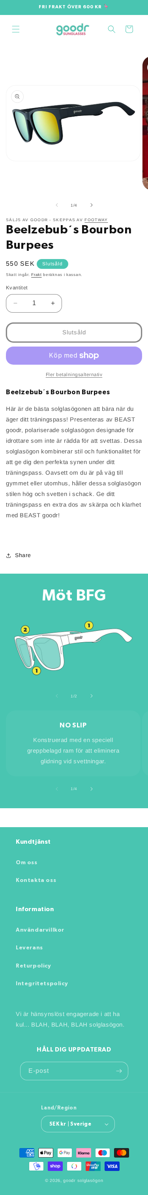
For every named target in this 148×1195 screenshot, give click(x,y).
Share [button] (23, 555)
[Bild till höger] (91, 205)
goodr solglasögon (83, 1180)
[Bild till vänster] (57, 205)
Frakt (36, 274)
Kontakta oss (36, 880)
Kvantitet (17, 288)
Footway (96, 220)
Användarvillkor (40, 930)
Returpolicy (33, 966)
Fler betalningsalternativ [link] (74, 374)
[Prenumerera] (119, 1071)
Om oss (26, 862)
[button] (15, 29)
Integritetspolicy (42, 983)
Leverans (29, 948)
